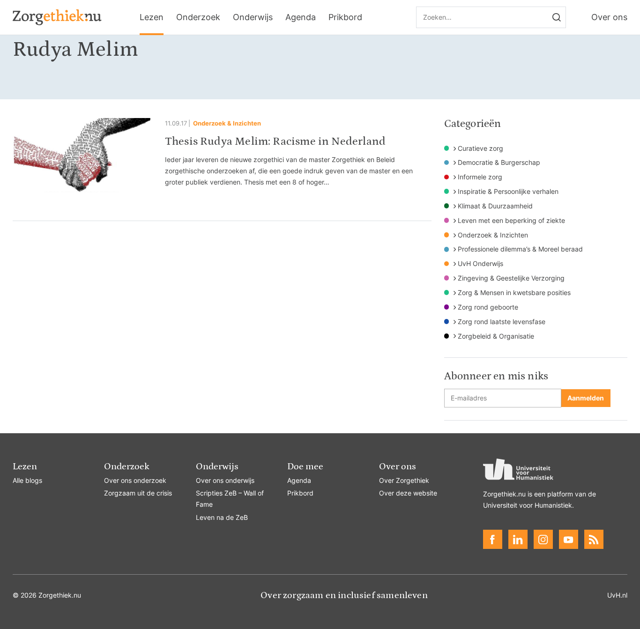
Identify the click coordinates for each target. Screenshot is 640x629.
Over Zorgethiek (404, 480)
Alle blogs (27, 480)
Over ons (609, 17)
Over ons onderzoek (135, 480)
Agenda (300, 17)
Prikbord (345, 17)
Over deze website (408, 493)
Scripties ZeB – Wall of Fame (230, 498)
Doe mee (305, 466)
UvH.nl (617, 595)
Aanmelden (585, 398)
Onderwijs (253, 17)
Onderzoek (198, 17)
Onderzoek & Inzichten (227, 123)
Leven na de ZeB (222, 517)
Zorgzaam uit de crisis (138, 493)
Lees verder (222, 160)
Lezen (152, 17)
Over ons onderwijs (225, 480)
